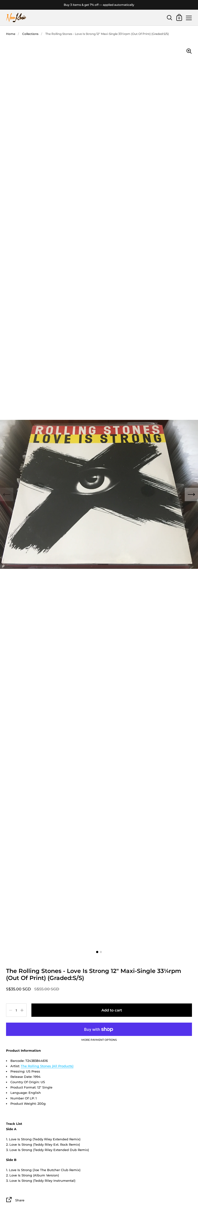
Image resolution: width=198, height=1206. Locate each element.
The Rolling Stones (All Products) (47, 1066)
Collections (30, 34)
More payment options (99, 1040)
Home (10, 34)
